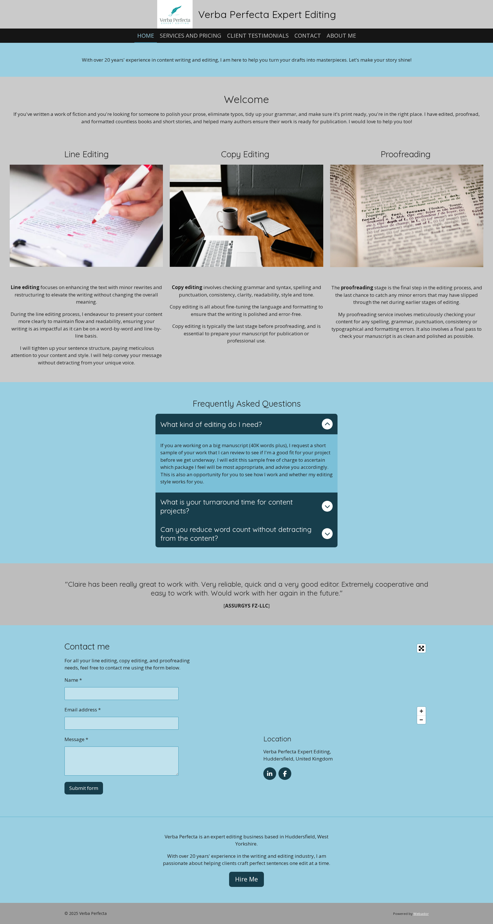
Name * (73, 680)
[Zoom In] (421, 711)
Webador (421, 913)
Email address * (82, 709)
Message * (76, 739)
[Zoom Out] (421, 719)
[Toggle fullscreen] (421, 648)
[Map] (346, 684)
